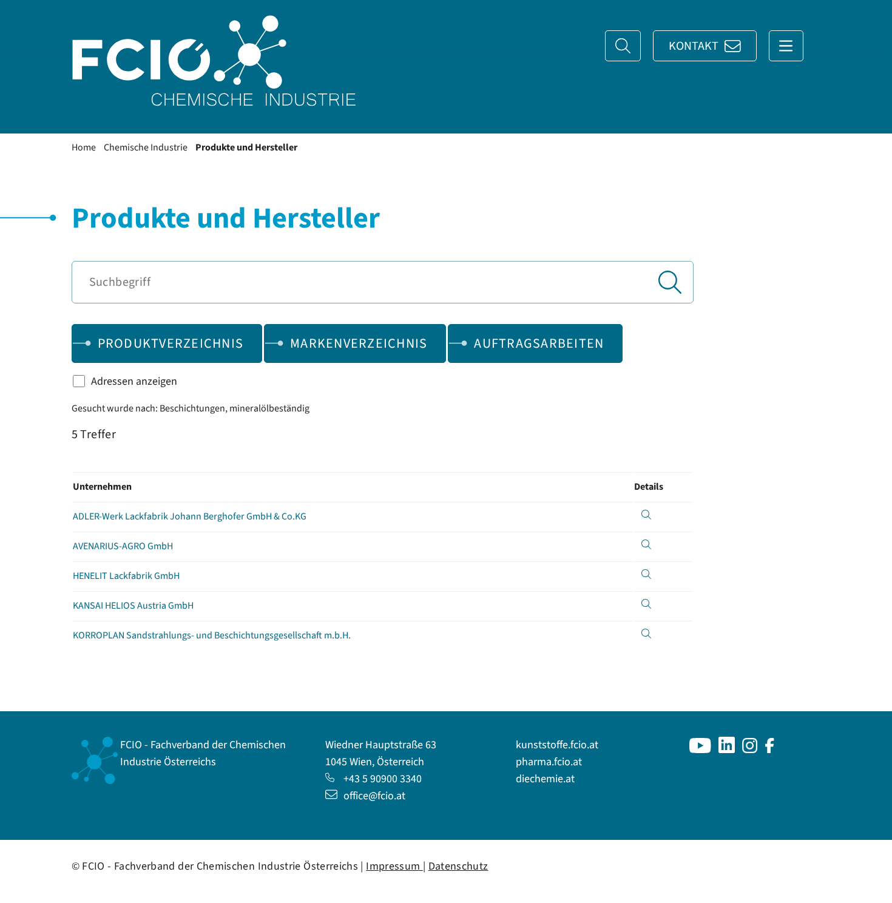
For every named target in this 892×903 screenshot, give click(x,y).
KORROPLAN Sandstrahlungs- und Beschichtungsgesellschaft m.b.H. (212, 635)
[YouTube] (700, 749)
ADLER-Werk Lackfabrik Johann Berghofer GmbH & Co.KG (189, 516)
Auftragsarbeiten (539, 343)
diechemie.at (545, 778)
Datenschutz (458, 866)
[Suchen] (670, 282)
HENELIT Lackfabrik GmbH (126, 576)
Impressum (394, 866)
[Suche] (623, 45)
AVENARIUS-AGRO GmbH (123, 546)
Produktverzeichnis (171, 343)
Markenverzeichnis (358, 343)
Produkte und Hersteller (246, 147)
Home (84, 147)
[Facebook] (769, 749)
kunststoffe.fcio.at (557, 744)
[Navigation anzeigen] (786, 45)
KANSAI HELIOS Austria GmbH (133, 605)
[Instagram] (750, 749)
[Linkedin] (726, 749)
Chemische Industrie (146, 147)
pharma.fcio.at (549, 761)
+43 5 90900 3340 (382, 778)
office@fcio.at (374, 795)
